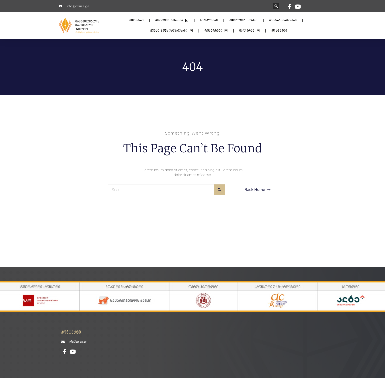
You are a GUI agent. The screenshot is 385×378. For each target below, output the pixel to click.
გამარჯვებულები (283, 20)
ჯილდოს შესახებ (169, 20)
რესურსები (213, 30)
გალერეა (246, 30)
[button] (276, 6)
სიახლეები (209, 20)
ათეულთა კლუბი (243, 20)
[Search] (219, 189)
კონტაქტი (279, 30)
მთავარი (136, 20)
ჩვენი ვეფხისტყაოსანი (169, 30)
